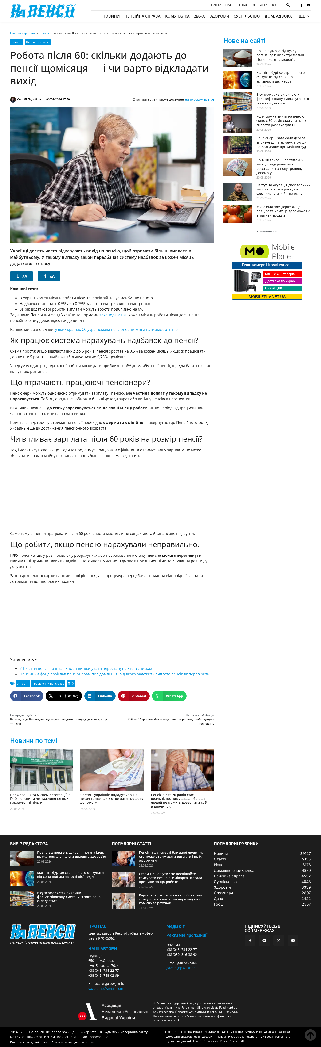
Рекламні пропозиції (186, 935)
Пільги (221, 1037)
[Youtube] (308, 5)
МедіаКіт (175, 926)
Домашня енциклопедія (183, 1037)
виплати (23, 683)
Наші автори (221, 5)
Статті (234, 1041)
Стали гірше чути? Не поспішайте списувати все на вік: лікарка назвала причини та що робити (170, 878)
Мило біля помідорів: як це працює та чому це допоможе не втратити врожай (283, 211)
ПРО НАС (97, 926)
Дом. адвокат (279, 16)
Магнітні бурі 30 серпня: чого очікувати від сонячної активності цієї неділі (280, 76)
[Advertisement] (112, 494)
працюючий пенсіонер (48, 683)
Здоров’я (219, 16)
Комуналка (177, 16)
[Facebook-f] (301, 5)
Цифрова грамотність (275, 1037)
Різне (223, 1041)
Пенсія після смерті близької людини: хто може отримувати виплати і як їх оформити (171, 856)
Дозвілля (208, 1037)
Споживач (211, 1041)
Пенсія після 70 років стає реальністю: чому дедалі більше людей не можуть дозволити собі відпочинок (179, 800)
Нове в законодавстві (243, 1037)
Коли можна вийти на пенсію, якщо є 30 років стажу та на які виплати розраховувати (281, 120)
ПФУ (71, 683)
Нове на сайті (244, 41)
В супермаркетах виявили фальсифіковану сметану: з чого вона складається (282, 98)
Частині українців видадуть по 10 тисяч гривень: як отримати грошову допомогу (111, 798)
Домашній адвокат (277, 1032)
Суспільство (247, 16)
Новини (111, 16)
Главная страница (23, 33)
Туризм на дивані (178, 1041)
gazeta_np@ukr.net (181, 968)
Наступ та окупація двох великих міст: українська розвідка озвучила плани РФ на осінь (283, 189)
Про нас (241, 5)
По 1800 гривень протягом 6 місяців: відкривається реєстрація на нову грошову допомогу (279, 166)
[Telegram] (264, 940)
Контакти (260, 5)
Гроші (197, 1041)
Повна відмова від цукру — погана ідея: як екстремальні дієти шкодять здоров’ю (280, 55)
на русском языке (199, 99)
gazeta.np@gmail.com (105, 988)
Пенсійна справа (142, 16)
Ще (302, 16)
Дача (199, 16)
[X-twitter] (278, 940)
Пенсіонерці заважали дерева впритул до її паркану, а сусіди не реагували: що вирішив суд (281, 142)
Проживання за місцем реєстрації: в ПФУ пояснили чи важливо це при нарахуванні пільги (40, 798)
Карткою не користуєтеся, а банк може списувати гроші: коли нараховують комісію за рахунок (171, 899)
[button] (26, 696)
